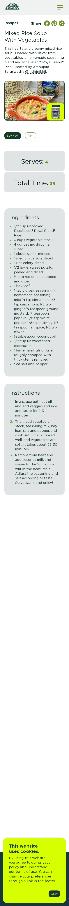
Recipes (11, 23)
